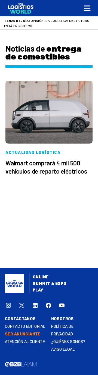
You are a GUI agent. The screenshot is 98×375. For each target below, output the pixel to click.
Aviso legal (63, 349)
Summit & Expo (49, 283)
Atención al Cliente (25, 342)
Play (38, 290)
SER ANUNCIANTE (23, 334)
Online (41, 277)
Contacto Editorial (25, 326)
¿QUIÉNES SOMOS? (68, 342)
